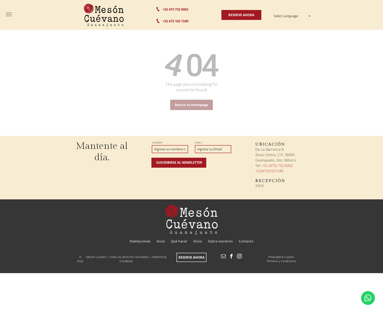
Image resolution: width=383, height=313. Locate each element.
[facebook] (231, 257)
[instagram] (239, 257)
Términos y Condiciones (281, 261)
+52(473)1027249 (269, 170)
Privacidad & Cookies (281, 257)
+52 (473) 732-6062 (277, 165)
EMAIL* (199, 142)
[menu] (9, 14)
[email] (223, 257)
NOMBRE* (157, 142)
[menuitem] (140, 241)
